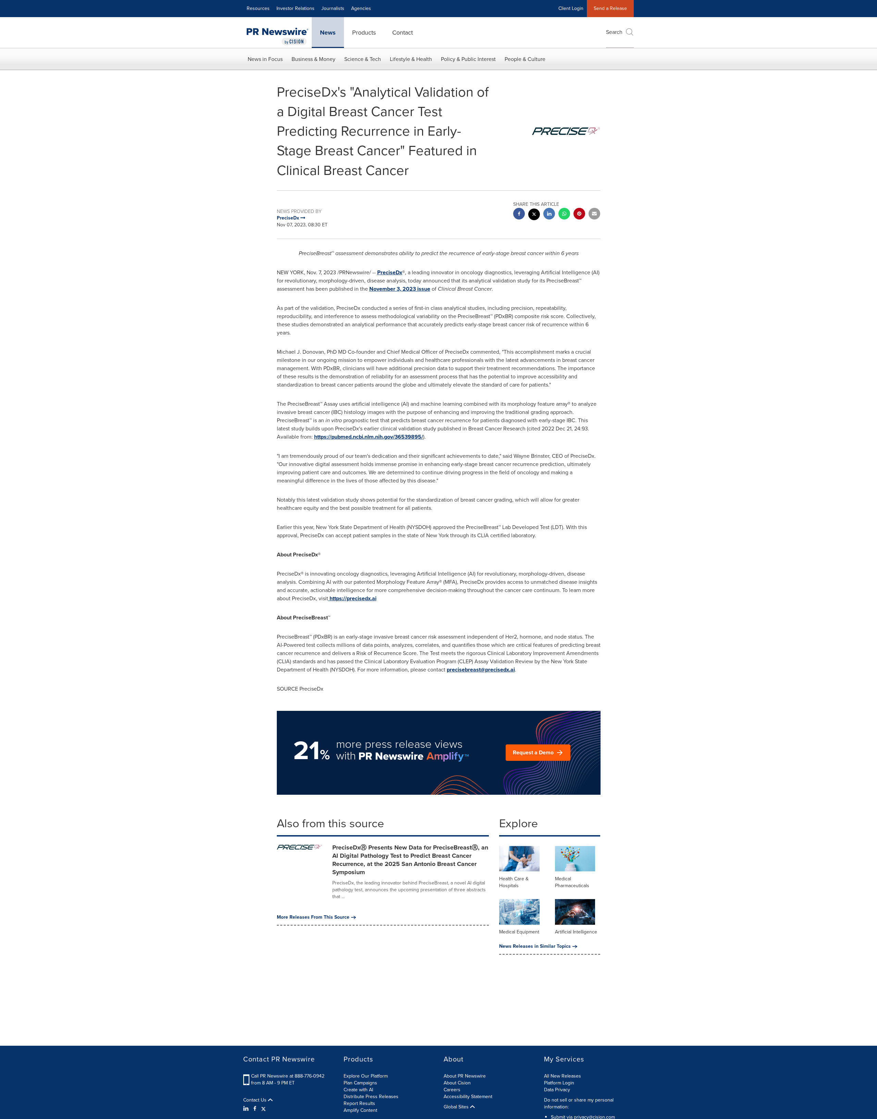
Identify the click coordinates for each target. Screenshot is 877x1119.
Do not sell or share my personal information (579, 1103)
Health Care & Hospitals (514, 882)
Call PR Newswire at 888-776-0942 (287, 1076)
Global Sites (457, 1107)
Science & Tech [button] (362, 59)
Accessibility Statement (468, 1096)
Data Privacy (557, 1089)
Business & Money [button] (313, 59)
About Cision (457, 1082)
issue (399, 289)
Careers (452, 1089)
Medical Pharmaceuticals (572, 882)
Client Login (570, 8)
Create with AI (358, 1089)
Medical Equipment (519, 931)
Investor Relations (295, 8)
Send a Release (610, 8)
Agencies (361, 8)
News (328, 32)
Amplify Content (360, 1110)
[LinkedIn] (246, 1108)
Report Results (359, 1103)
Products (364, 32)
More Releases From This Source (313, 917)
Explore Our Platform (366, 1076)
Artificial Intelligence (576, 931)
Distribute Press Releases (371, 1096)
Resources (258, 8)
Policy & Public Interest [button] (468, 59)
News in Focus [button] (265, 59)
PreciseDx (389, 272)
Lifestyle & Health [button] (411, 59)
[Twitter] (263, 1108)
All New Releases (562, 1076)
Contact (402, 32)
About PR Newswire (465, 1076)
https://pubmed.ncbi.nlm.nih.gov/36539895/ (368, 437)
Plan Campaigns (360, 1082)
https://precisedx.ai (353, 598)
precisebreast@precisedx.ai (481, 670)
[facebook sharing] (519, 214)
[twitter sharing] (534, 215)
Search (614, 32)
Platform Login (559, 1082)
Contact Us (255, 1100)
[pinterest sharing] (579, 214)
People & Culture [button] (525, 59)
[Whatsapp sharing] (564, 214)
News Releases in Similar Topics (535, 946)
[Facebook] (255, 1108)
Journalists (332, 8)
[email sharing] (594, 214)
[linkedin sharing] (549, 214)
